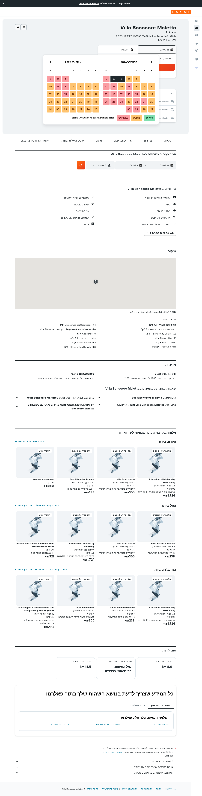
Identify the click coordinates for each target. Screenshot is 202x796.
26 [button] (106, 101)
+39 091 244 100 (167, 39)
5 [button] (106, 78)
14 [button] (144, 94)
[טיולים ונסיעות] (197, 59)
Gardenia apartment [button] (43, 479)
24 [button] (121, 101)
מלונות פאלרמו (92, 789)
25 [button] (113, 101)
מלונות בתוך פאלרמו (60, 724)
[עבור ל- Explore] (197, 44)
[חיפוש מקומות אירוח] (197, 28)
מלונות (158, 789)
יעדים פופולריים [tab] (138, 705)
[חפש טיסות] (197, 21)
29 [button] (136, 109)
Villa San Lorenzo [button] (126, 479)
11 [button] (114, 86)
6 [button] (151, 86)
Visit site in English (89, 3)
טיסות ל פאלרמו (161, 724)
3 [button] (121, 78)
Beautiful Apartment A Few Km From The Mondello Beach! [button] (35, 545)
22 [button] (136, 101)
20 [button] (151, 101)
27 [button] (151, 109)
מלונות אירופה (146, 789)
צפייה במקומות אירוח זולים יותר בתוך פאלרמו (38, 505)
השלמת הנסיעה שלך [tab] (161, 705)
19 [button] (106, 94)
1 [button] (136, 78)
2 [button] (129, 78)
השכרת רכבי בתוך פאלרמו (107, 724)
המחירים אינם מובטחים (112, 752)
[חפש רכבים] (197, 35)
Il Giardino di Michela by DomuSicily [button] (162, 481)
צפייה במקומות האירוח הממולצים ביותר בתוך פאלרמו (42, 569)
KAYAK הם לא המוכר (162, 761)
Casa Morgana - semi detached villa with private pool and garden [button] (35, 609)
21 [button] (144, 101)
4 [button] (114, 78)
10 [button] (121, 86)
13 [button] (152, 94)
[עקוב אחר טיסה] (197, 50)
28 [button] (144, 109)
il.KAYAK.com (170, 789)
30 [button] (129, 109)
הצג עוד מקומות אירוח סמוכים (30, 441)
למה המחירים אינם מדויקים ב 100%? (153, 772)
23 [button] (129, 101)
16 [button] (129, 94)
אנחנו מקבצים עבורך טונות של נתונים (153, 767)
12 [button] (106, 86)
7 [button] (144, 86)
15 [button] (136, 94)
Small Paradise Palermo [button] (82, 479)
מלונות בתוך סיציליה (110, 789)
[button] (3, 3)
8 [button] (136, 86)
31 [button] (50, 109)
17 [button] (121, 94)
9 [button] (129, 86)
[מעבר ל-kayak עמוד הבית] (181, 12)
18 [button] (114, 94)
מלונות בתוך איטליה (129, 789)
